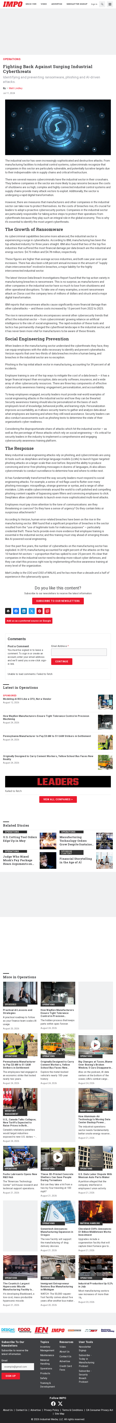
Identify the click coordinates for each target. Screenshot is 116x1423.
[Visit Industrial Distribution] (74, 1330)
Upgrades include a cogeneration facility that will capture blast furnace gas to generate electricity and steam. (95, 1243)
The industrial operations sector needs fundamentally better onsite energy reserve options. (94, 1130)
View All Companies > (58, 799)
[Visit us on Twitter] (60, 1403)
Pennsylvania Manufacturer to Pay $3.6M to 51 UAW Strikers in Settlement (47, 736)
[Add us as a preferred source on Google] (47, 611)
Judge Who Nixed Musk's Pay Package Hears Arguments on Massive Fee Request (18, 860)
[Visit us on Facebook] (53, 1403)
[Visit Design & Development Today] (8, 1330)
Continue (61, 661)
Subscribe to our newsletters (58, 601)
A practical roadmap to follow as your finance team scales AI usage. (20, 1021)
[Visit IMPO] (58, 1330)
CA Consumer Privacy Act (99, 1410)
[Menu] (110, 4)
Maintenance (87, 1111)
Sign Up (11, 1376)
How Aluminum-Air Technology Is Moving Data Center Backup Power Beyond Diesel (94, 1119)
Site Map (59, 1413)
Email (4, 1360)
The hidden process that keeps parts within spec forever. (57, 1022)
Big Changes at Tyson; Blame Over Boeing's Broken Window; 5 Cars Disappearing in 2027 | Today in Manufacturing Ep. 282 (95, 1064)
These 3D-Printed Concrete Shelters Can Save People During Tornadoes (57, 1177)
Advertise (36, 1410)
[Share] (16, 611)
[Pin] (40, 611)
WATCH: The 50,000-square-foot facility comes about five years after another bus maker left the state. (57, 1297)
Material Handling (90, 1223)
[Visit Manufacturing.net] (91, 1330)
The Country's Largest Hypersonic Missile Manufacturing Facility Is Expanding (17, 1286)
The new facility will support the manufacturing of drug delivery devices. (56, 1243)
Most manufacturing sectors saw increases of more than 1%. (93, 1294)
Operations (12, 59)
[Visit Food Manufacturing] (25, 1330)
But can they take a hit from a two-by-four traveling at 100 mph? (56, 1188)
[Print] (8, 611)
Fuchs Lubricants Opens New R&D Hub (20, 1176)
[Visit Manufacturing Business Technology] (107, 1330)
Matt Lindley (16, 88)
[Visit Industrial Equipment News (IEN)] (41, 1330)
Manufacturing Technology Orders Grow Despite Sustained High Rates (77, 840)
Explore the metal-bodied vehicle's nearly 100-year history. (54, 1075)
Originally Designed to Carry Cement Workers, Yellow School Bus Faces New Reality (48, 758)
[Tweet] (32, 611)
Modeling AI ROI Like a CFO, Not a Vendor (27, 699)
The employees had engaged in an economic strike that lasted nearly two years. (20, 1075)
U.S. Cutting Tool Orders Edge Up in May (20, 839)
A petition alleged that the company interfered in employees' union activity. (92, 1185)
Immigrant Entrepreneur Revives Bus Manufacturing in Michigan (57, 1286)
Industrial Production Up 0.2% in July (95, 1285)
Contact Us (21, 1410)
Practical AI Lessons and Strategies (17, 1012)
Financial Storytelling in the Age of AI (76, 860)
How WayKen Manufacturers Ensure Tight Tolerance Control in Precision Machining (46, 717)
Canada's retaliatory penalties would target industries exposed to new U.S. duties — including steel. (19, 1133)
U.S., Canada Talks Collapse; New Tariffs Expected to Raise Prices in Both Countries (19, 1122)
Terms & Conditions (72, 1410)
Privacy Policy (51, 1410)
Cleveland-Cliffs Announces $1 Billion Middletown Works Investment (94, 1231)
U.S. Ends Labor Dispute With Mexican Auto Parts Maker (95, 1176)
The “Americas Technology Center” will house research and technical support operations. (20, 1185)
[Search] (102, 4)
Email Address (60, 646)
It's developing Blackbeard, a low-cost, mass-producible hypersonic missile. (18, 1297)
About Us (8, 1410)
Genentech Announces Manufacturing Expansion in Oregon (57, 1231)
